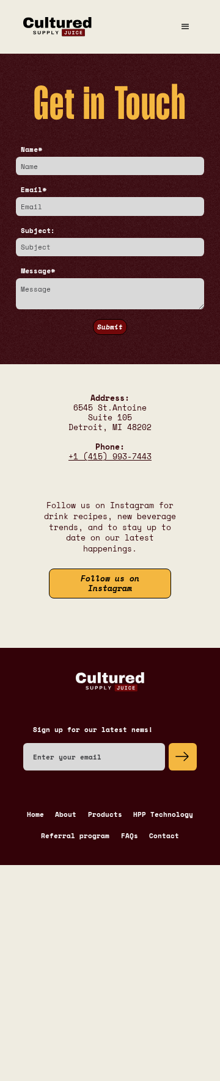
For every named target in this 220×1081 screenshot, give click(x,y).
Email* (33, 190)
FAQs (129, 836)
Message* (38, 271)
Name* (31, 149)
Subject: (38, 230)
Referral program (75, 836)
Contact (164, 836)
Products (105, 814)
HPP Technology (163, 814)
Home (35, 814)
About (65, 814)
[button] (184, 26)
